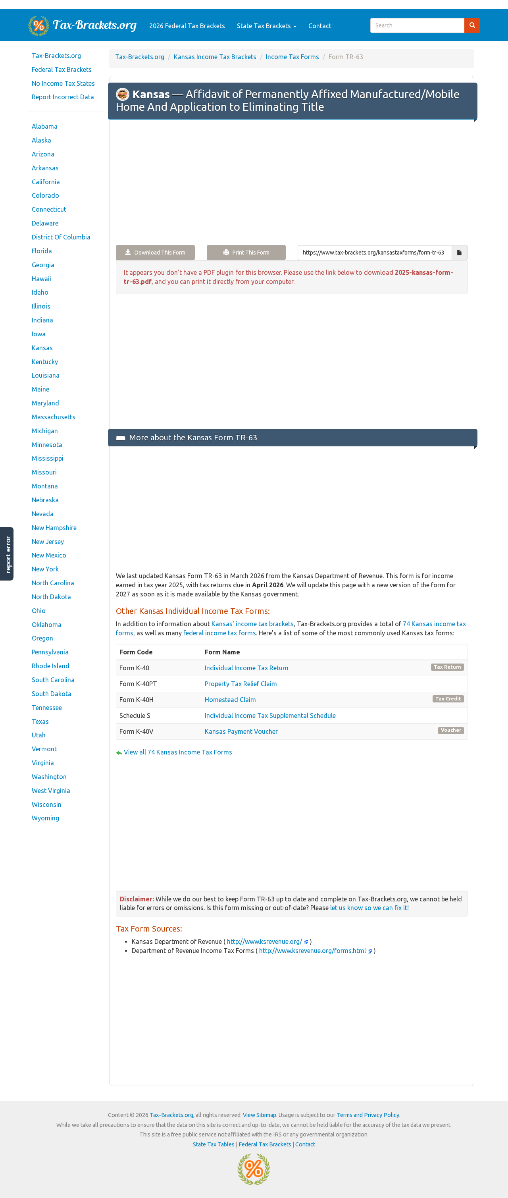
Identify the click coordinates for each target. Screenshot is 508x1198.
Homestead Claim (230, 699)
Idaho (40, 292)
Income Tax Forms (292, 56)
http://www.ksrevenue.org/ (264, 941)
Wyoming (45, 818)
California (46, 181)
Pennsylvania (50, 652)
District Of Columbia (61, 237)
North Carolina (53, 582)
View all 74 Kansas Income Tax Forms (178, 752)
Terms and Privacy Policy (368, 1115)
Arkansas (45, 168)
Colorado (45, 195)
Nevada (43, 513)
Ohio (39, 610)
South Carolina (53, 679)
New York (45, 569)
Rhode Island (50, 665)
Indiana (42, 320)
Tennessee (47, 707)
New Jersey (48, 541)
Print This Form (249, 252)
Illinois (41, 306)
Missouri (44, 472)
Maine (40, 389)
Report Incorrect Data (63, 96)
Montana (45, 486)
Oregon (42, 638)
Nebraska (45, 500)
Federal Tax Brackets (62, 69)
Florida (42, 251)
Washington (49, 776)
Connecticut (49, 209)
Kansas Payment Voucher (241, 731)
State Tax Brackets (264, 25)
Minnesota (47, 444)
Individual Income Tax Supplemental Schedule (270, 715)
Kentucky (45, 361)
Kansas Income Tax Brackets (215, 56)
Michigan (45, 430)
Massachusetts (53, 417)
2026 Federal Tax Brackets (187, 25)
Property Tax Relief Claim (241, 683)
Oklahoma (47, 624)
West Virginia (51, 790)
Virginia (43, 762)
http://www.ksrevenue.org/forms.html (313, 950)
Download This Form (158, 252)
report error (8, 554)
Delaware (45, 223)
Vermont (44, 748)
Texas (40, 721)
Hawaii (41, 278)
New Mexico (49, 555)
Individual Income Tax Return (247, 667)
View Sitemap (259, 1115)
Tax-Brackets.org (56, 55)
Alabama (45, 126)
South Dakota (51, 693)
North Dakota (51, 596)
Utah (39, 735)
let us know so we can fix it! (369, 907)
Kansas (42, 347)
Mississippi (48, 458)
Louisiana (46, 375)
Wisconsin (47, 804)
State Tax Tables (214, 1144)
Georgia (43, 264)
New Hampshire (54, 527)
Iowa (39, 334)
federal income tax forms (219, 633)
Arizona (43, 154)
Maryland (45, 403)
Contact (319, 25)
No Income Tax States (63, 83)
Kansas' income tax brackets (253, 623)
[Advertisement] (292, 183)
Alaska (41, 140)
